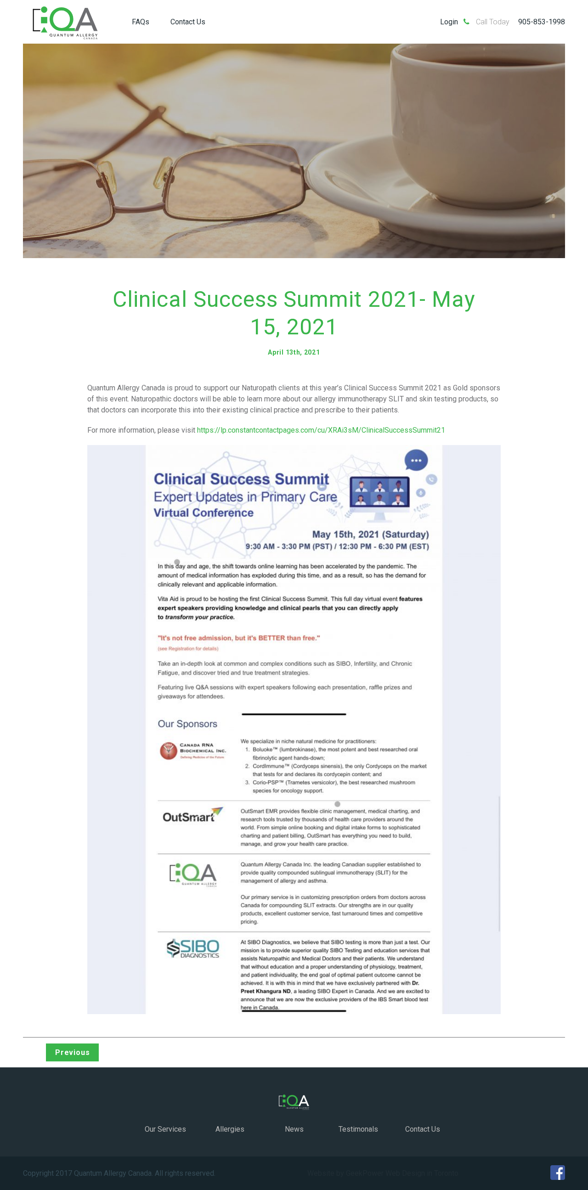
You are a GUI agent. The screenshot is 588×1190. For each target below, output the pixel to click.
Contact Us (187, 21)
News (294, 1129)
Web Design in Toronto (421, 1173)
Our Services (165, 1129)
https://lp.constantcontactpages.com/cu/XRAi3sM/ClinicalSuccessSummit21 (321, 430)
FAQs (140, 21)
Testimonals (358, 1129)
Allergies (229, 1129)
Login (449, 21)
